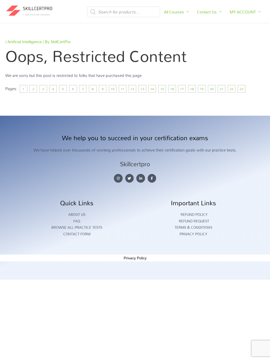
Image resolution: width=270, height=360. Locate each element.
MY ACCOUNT (243, 12)
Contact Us (207, 12)
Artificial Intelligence (24, 42)
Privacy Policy (135, 258)
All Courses (174, 12)
